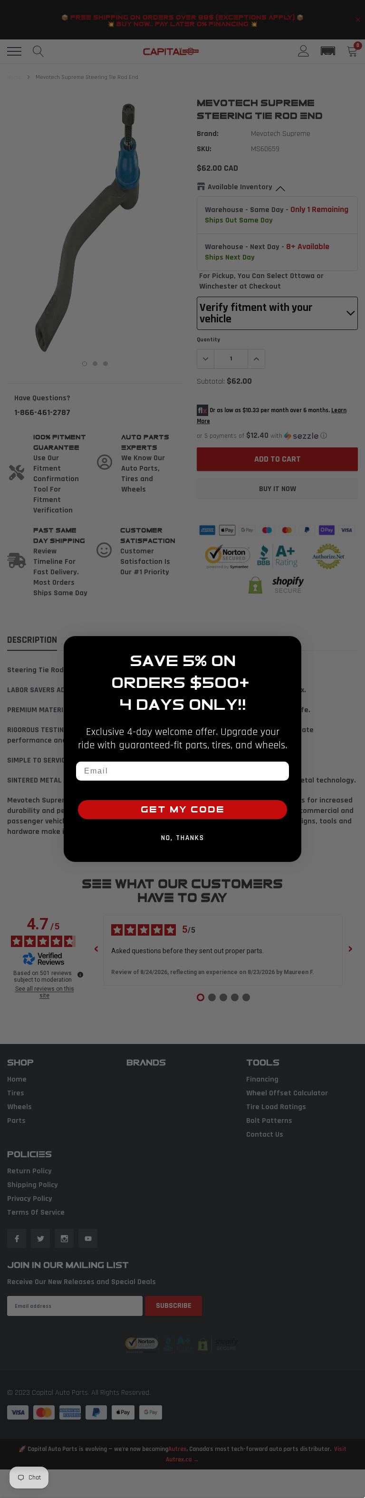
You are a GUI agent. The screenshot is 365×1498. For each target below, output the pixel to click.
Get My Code (183, 809)
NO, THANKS (182, 837)
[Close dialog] (291, 646)
